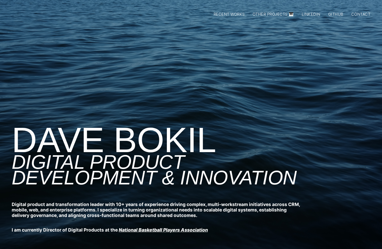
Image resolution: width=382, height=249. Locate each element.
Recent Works (229, 14)
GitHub (336, 14)
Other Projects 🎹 (273, 14)
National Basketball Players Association (163, 230)
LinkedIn (311, 14)
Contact (361, 14)
